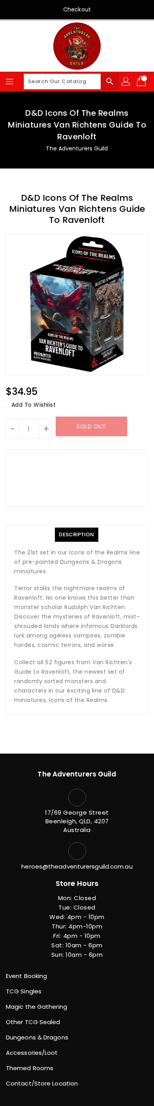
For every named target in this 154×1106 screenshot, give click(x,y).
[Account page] (126, 81)
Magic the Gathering (36, 1006)
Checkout (77, 9)
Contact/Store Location (42, 1083)
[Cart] (142, 81)
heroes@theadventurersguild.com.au (76, 866)
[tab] (76, 535)
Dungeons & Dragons (37, 1037)
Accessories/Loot (32, 1053)
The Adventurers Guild (77, 148)
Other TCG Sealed (33, 1022)
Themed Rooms (29, 1068)
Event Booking (26, 976)
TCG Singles (23, 991)
